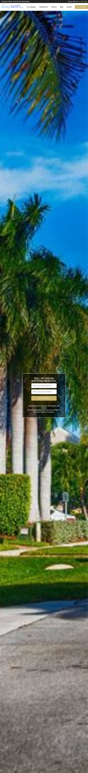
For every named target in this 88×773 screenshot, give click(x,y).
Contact (54, 7)
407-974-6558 (82, 1)
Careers (69, 7)
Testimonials (43, 7)
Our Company (31, 7)
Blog (61, 7)
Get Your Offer (81, 7)
